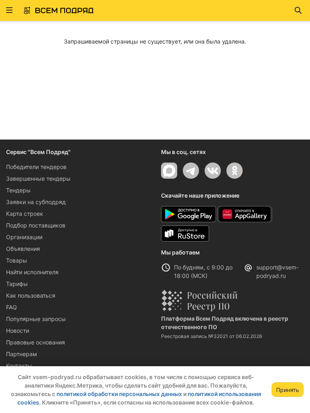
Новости (17, 330)
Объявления (23, 248)
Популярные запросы (36, 318)
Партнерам (21, 353)
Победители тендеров (36, 166)
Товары (16, 260)
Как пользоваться (30, 295)
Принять (287, 389)
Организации (24, 237)
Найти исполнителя (32, 272)
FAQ (11, 307)
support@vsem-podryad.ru (277, 271)
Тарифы (17, 283)
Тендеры (18, 190)
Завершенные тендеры (38, 178)
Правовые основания (35, 342)
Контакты (19, 365)
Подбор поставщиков (35, 225)
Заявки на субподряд (36, 201)
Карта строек (24, 213)
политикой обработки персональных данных (119, 393)
